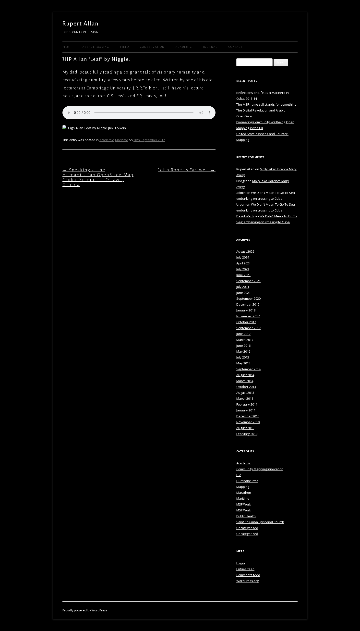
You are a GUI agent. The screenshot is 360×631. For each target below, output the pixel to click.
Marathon (243, 492)
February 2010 (246, 434)
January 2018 (245, 310)
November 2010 (248, 422)
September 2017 (248, 328)
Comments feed (248, 575)
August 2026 (245, 251)
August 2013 (245, 392)
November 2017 (248, 316)
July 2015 (242, 357)
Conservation (152, 46)
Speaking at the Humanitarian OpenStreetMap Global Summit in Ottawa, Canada (97, 177)
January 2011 (245, 410)
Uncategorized (247, 534)
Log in (240, 563)
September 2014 (248, 369)
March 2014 (244, 381)
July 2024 (242, 257)
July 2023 (242, 269)
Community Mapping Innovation (259, 469)
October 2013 (246, 386)
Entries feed (245, 569)
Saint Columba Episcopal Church (260, 522)
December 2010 (247, 416)
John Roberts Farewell (187, 169)
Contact (235, 46)
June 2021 (243, 292)
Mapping (242, 486)
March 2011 (244, 398)
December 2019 (247, 304)
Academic (184, 46)
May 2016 (243, 351)
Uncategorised (247, 528)
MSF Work (243, 504)
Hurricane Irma (247, 481)
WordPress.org (247, 581)
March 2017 (244, 339)
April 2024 (243, 263)
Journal (210, 46)
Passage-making (95, 46)
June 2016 (243, 345)
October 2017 (246, 322)
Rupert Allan (80, 23)
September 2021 (248, 281)
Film (66, 46)
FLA (238, 475)
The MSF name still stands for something (266, 104)
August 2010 (245, 428)
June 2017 (243, 334)
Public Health (246, 516)
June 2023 (243, 275)
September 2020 (248, 298)
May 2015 (243, 363)
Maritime (121, 140)
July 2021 (242, 287)
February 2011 (246, 404)
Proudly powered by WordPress (84, 610)
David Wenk (245, 216)
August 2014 (245, 375)
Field (124, 46)
